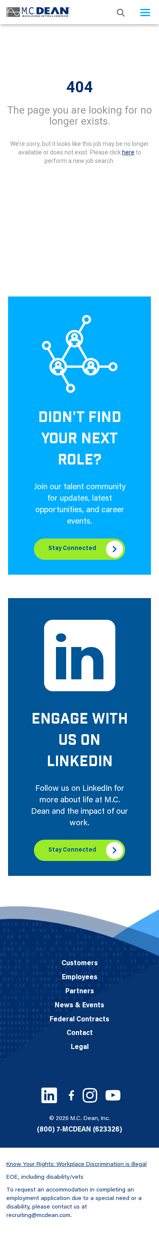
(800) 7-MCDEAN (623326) (79, 1129)
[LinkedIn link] (49, 1095)
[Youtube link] (113, 1095)
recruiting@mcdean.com (38, 1216)
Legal (80, 1047)
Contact (80, 1033)
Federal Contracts (79, 1019)
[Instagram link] (90, 1095)
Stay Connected (72, 549)
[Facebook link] (71, 1095)
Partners (79, 991)
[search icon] (120, 12)
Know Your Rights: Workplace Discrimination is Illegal (76, 1165)
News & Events (79, 1005)
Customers (79, 963)
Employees (80, 977)
